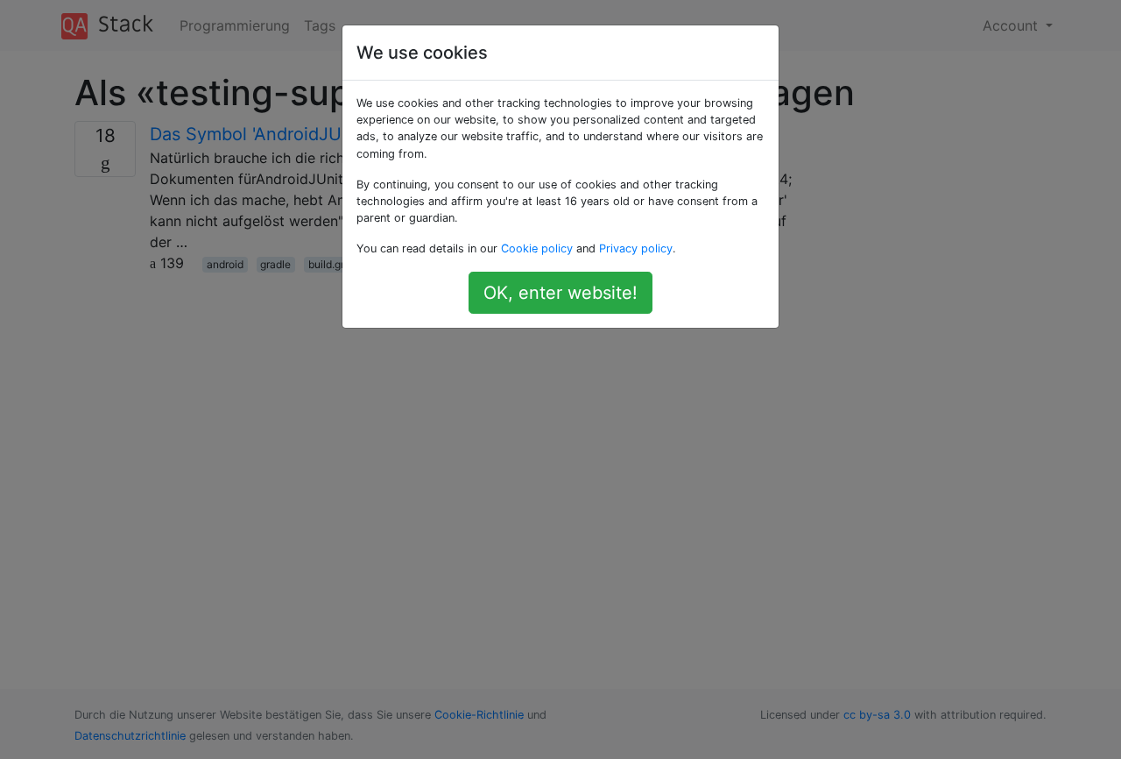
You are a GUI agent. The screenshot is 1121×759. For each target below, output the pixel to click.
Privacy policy (636, 248)
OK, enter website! (560, 292)
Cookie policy (537, 248)
